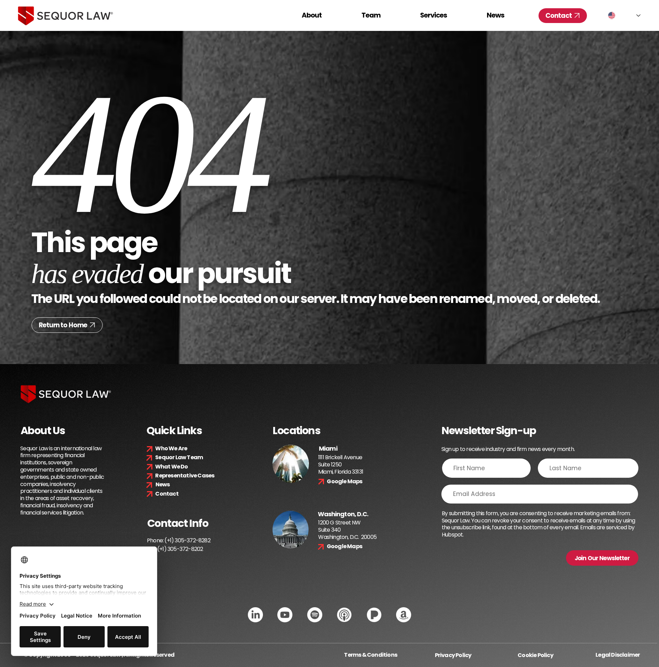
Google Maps (344, 481)
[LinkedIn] (255, 614)
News (162, 484)
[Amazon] (403, 614)
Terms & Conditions (370, 655)
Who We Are (171, 448)
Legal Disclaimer (618, 655)
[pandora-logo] (374, 614)
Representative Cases (184, 475)
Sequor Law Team (179, 457)
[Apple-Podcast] (344, 614)
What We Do (171, 467)
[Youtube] (284, 614)
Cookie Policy (535, 655)
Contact (166, 494)
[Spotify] (314, 614)
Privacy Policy (453, 655)
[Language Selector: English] (624, 15)
